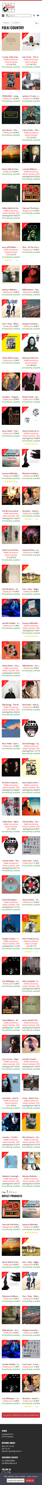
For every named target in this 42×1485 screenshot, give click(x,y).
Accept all (29, 1480)
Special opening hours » (12, 1451)
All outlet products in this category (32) (20, 1415)
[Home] (8, 12)
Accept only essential (16, 1480)
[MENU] (3, 15)
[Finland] (38, 15)
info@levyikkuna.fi (9, 1463)
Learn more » (32, 1476)
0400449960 (10, 1460)
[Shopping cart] (34, 15)
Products (6, 23)
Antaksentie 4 (7, 1434)
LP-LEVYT (16, 23)
